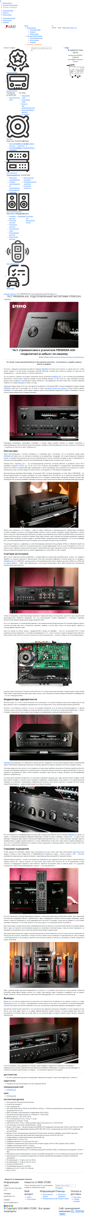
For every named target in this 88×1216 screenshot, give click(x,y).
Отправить (59, 1188)
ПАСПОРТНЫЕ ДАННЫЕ (14, 1099)
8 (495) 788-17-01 (71, 28)
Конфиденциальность (50, 1198)
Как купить (77, 1197)
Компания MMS (8, 11)
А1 (66, 369)
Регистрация (31, 1199)
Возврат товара (63, 1198)
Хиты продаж (7, 20)
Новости (6, 13)
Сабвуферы (21, 216)
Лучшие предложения (10, 5)
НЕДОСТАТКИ (9, 1081)
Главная (6, 294)
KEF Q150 (46, 852)
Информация (7, 3)
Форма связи (7, 15)
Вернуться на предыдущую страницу (18, 1179)
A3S (83, 1011)
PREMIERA (44, 369)
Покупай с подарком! (10, 7)
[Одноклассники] (7, 1206)
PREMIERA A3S (56, 376)
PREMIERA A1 (72, 835)
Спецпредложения (9, 18)
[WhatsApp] (12, 1206)
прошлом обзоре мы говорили (56, 388)
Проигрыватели (13, 175)
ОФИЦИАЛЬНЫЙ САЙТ (14, 1087)
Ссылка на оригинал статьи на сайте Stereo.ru (68, 357)
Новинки (6, 22)
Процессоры (22, 148)
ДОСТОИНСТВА (10, 1075)
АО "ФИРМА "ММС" (71, 1212)
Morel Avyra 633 (78, 852)
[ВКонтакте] (5, 1206)
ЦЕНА (6, 1093)
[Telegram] (10, 1206)
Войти (29, 1197)
